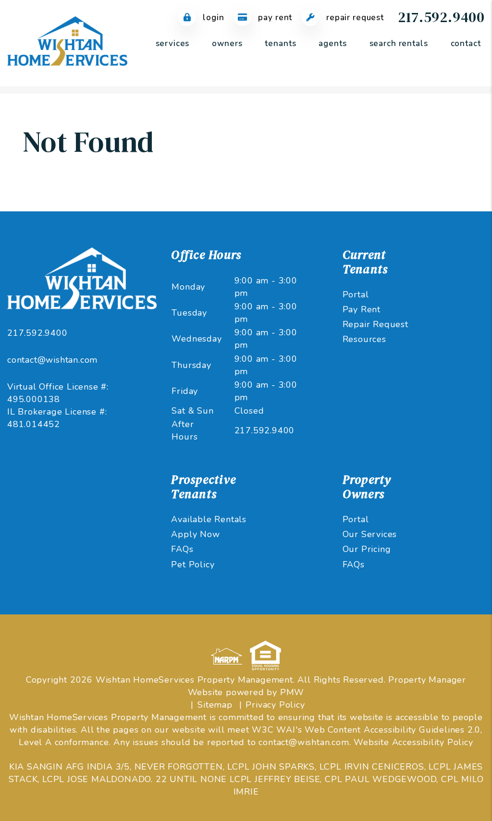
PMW (292, 692)
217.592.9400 (441, 17)
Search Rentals (398, 43)
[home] (67, 42)
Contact (466, 43)
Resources (364, 339)
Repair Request (354, 17)
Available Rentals (208, 519)
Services (173, 43)
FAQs (182, 549)
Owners (227, 43)
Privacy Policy (275, 705)
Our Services (370, 534)
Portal (356, 294)
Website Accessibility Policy (413, 742)
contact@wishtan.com (52, 360)
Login (212, 17)
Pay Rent (274, 17)
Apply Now (195, 534)
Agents (332, 43)
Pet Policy (192, 564)
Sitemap (215, 705)
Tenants (280, 43)
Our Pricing (367, 549)
